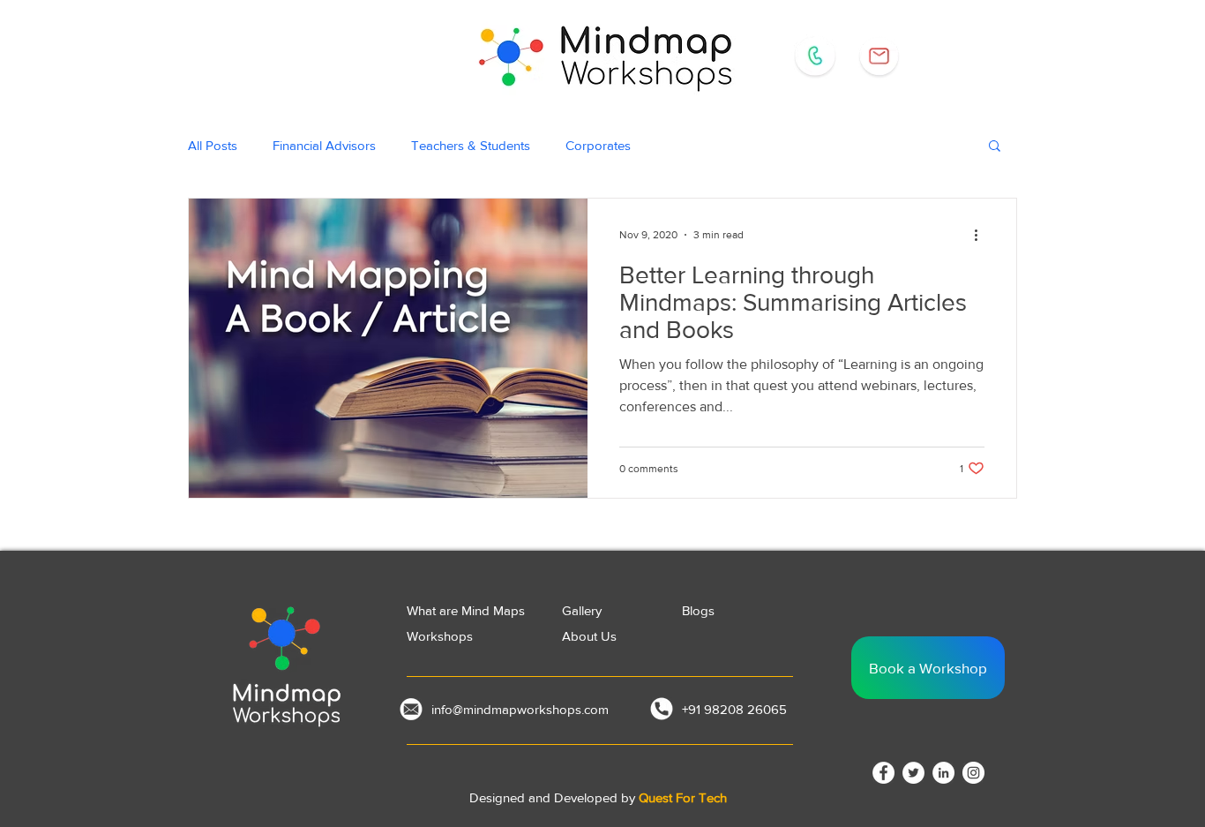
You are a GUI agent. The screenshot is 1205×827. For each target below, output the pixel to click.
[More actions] (981, 234)
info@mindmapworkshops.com (520, 709)
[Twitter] (913, 773)
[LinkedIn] (943, 773)
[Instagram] (973, 773)
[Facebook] (883, 773)
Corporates (598, 145)
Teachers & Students (470, 145)
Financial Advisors (324, 145)
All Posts (212, 145)
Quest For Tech (683, 797)
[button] (994, 147)
